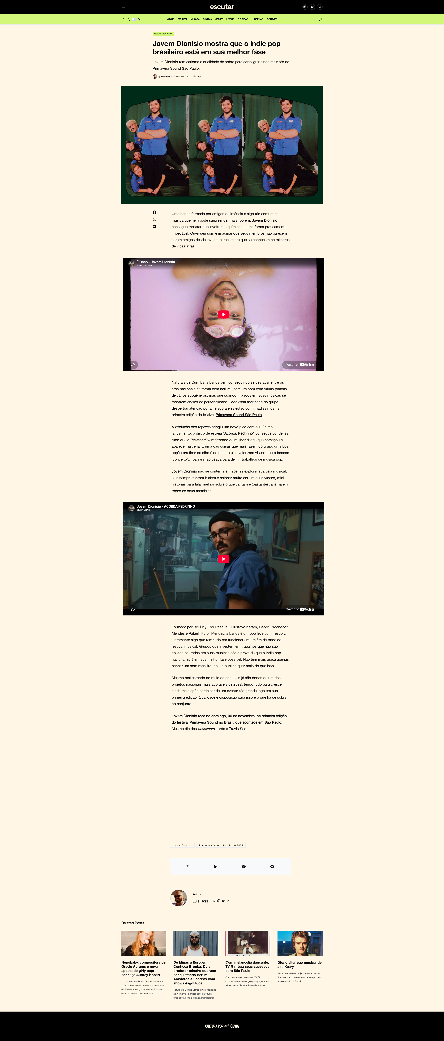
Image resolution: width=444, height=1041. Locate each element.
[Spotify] (312, 6)
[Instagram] (305, 6)
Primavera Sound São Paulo (239, 415)
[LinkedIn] (320, 6)
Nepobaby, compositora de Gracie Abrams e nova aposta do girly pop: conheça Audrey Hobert (143, 968)
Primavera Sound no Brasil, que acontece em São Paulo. (236, 722)
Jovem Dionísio (182, 845)
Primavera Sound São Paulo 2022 (221, 845)
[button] (123, 7)
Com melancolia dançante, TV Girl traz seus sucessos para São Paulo (247, 966)
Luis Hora (200, 901)
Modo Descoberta (163, 34)
